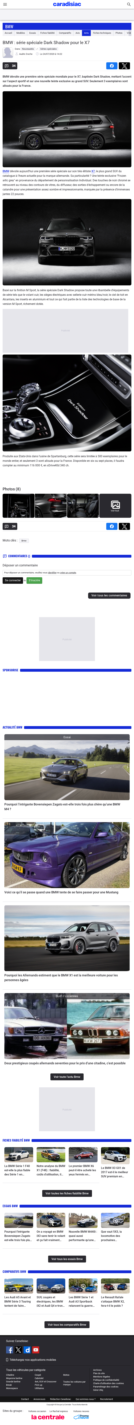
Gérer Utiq (98, 1390)
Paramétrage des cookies (105, 1386)
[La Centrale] (48, 1420)
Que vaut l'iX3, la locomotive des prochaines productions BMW (112, 1236)
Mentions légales (101, 1376)
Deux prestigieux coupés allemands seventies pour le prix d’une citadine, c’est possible (65, 1063)
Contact (25, 1399)
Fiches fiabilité (47, 33)
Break (9, 1385)
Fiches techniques (102, 33)
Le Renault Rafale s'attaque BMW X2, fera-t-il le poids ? (113, 1301)
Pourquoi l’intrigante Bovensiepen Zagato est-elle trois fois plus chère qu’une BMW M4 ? (62, 806)
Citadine (10, 1375)
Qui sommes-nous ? (85, 1399)
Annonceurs (39, 1399)
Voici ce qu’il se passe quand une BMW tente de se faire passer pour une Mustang (61, 892)
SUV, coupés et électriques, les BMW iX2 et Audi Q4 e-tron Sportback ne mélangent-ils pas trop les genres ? (51, 1302)
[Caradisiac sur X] (19, 1350)
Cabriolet (39, 1378)
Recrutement (106, 1399)
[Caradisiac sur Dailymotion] (27, 1350)
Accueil (8, 33)
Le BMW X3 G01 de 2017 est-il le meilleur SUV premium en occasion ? (114, 1172)
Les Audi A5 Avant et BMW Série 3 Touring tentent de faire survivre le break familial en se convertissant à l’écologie (17, 1302)
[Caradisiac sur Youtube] (35, 1350)
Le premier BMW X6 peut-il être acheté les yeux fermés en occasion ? (82, 1170)
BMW (6, 171)
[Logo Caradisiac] (67, 7)
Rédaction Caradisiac (60, 1399)
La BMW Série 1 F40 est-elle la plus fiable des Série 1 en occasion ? (17, 1170)
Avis (78, 33)
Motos (66, 1375)
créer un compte (68, 572)
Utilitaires (39, 1388)
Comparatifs (65, 33)
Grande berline (13, 1381)
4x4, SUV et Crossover (45, 1381)
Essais (32, 33)
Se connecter (13, 580)
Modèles (20, 33)
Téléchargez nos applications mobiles (33, 1359)
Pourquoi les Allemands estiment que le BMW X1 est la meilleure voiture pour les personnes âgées (61, 977)
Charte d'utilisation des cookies (108, 1383)
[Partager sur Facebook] (112, 64)
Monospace (12, 1388)
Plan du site (99, 1373)
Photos (119, 33)
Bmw (9, 26)
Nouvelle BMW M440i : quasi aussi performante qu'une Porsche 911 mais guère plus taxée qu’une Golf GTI (83, 1236)
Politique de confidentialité (106, 1380)
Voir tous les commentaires (109, 595)
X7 (93, 171)
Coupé (38, 1375)
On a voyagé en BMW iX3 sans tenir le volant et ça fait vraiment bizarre (51, 1236)
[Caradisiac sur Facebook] (10, 1350)
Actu (86, 33)
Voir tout (115, 510)
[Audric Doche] (8, 57)
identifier (52, 572)
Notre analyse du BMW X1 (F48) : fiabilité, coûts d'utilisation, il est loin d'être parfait (51, 1170)
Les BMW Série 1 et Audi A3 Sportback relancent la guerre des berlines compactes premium (82, 1302)
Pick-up (38, 1385)
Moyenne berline (14, 1378)
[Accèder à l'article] (67, 767)
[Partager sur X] (125, 64)
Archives (97, 1370)
